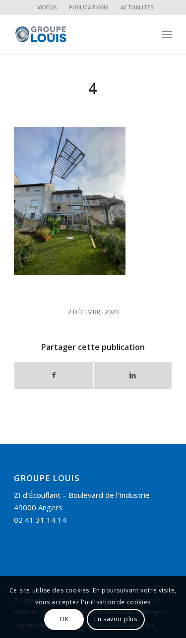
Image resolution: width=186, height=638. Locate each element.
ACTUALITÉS (137, 7)
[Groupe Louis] (77, 34)
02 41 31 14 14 (40, 520)
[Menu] (167, 34)
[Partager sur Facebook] (53, 375)
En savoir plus (115, 619)
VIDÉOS (47, 7)
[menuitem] (47, 7)
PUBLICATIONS (89, 7)
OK (64, 619)
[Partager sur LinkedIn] (133, 375)
